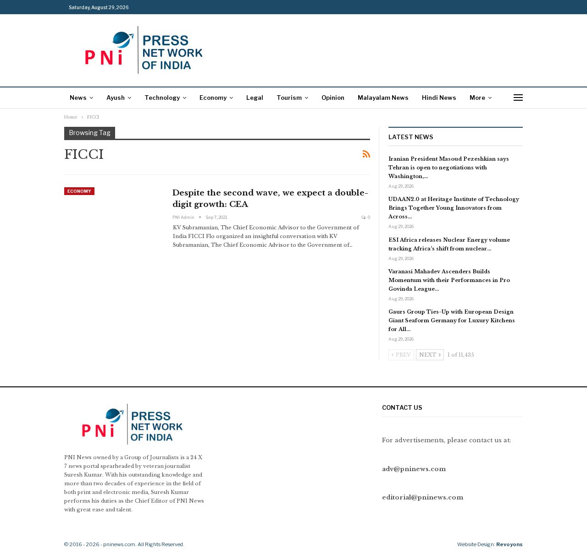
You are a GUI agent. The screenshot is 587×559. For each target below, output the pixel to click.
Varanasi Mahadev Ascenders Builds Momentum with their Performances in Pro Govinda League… (449, 280)
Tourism (289, 97)
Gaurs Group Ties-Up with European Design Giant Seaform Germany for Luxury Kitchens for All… (451, 320)
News (78, 97)
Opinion (332, 97)
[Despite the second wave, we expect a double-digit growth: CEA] (112, 218)
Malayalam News (383, 97)
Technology (162, 97)
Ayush (115, 97)
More (477, 97)
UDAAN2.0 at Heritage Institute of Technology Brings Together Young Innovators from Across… (453, 208)
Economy (213, 97)
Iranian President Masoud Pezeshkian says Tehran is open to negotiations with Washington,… (448, 167)
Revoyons (509, 544)
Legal (254, 97)
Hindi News (439, 97)
